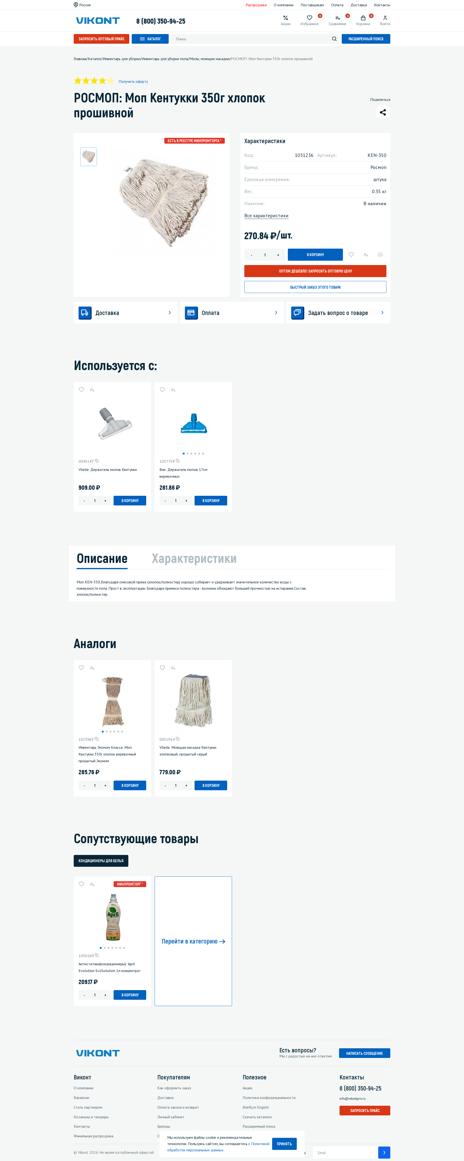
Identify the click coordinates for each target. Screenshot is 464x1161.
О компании (283, 4)
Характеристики (194, 557)
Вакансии (81, 1097)
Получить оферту (133, 81)
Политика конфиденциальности (269, 1097)
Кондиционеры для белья (101, 860)
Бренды (163, 1126)
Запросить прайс (365, 1110)
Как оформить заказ (174, 1087)
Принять (284, 1143)
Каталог (154, 38)
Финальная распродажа (93, 1135)
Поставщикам (312, 4)
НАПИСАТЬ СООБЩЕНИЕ (364, 1053)
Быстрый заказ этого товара (315, 287)
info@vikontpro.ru (353, 1098)
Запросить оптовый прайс (101, 38)
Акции (247, 1087)
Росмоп (378, 167)
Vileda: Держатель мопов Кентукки (108, 469)
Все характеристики (266, 215)
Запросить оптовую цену (315, 271)
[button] (184, 454)
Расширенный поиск (366, 38)
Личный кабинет (170, 1116)
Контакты (382, 4)
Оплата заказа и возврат (178, 1107)
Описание (102, 557)
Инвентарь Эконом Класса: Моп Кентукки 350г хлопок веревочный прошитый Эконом (107, 754)
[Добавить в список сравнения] (366, 255)
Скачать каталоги (257, 1116)
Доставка (359, 4)
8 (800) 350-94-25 (160, 20)
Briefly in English (256, 1107)
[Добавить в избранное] (351, 255)
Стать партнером (88, 1107)
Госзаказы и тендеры (91, 1116)
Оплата (337, 4)
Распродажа (256, 4)
